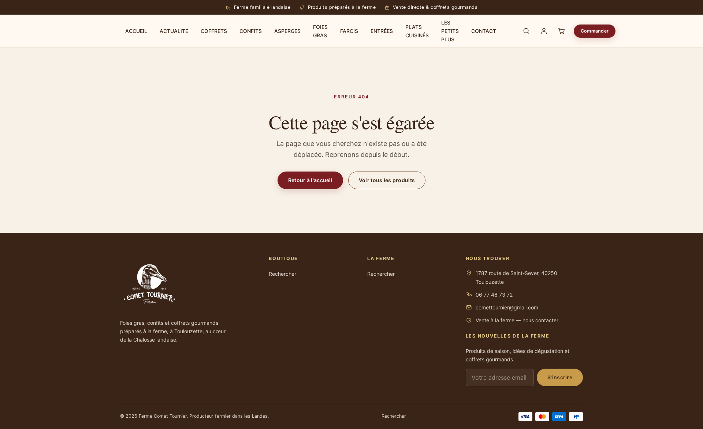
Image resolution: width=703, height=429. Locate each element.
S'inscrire (559, 377)
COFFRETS (214, 31)
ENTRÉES (382, 31)
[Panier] (561, 31)
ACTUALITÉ (174, 31)
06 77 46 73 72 (494, 294)
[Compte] (544, 31)
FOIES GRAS (320, 31)
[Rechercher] (526, 31)
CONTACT (483, 31)
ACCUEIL (136, 31)
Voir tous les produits (387, 180)
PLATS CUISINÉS (417, 31)
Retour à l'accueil (310, 180)
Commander (595, 31)
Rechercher (282, 274)
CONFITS (250, 31)
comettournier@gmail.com (507, 307)
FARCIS (349, 31)
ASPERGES (287, 31)
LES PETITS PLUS (450, 30)
